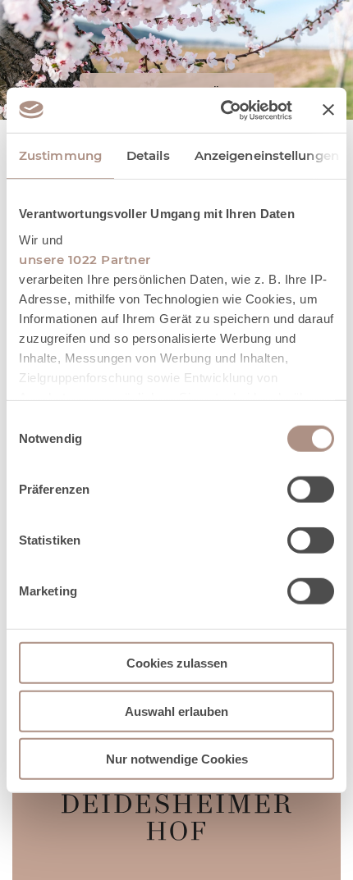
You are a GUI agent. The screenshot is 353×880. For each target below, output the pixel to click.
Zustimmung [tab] (60, 155)
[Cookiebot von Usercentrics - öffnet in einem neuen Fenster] (222, 110)
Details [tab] (148, 155)
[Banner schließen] (328, 110)
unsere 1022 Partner (85, 259)
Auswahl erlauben (176, 711)
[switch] (310, 489)
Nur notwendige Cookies (177, 759)
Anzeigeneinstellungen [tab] (267, 155)
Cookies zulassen (176, 663)
